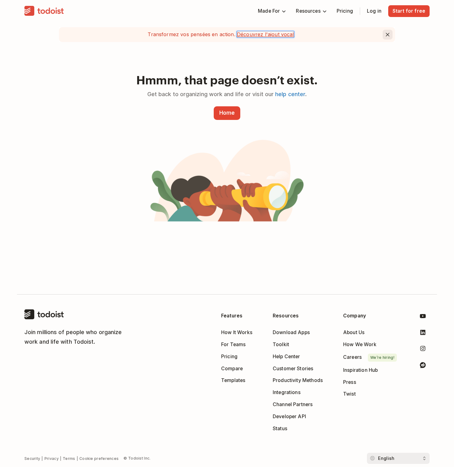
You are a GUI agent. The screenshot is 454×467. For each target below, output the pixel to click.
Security (32, 458)
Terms (69, 458)
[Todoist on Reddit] (423, 366)
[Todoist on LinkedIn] (423, 334)
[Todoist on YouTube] (423, 317)
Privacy (51, 458)
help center (290, 94)
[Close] (388, 35)
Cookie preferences (99, 458)
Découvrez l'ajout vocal (265, 34)
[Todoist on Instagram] (423, 350)
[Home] (44, 11)
